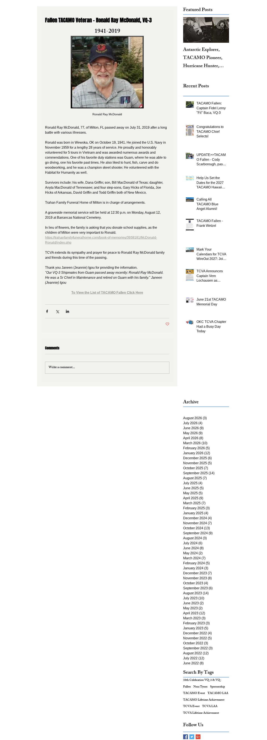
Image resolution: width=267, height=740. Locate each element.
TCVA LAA (209, 707)
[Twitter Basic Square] (191, 736)
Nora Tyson (200, 687)
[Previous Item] (190, 30)
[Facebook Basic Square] (185, 736)
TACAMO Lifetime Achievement (203, 700)
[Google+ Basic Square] (198, 736)
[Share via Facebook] (47, 311)
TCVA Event (191, 707)
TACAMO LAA (218, 693)
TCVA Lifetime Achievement (201, 713)
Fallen (187, 687)
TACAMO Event (194, 693)
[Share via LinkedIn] (67, 311)
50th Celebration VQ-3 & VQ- (202, 680)
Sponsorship (217, 687)
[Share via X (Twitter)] (57, 311)
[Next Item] (222, 30)
